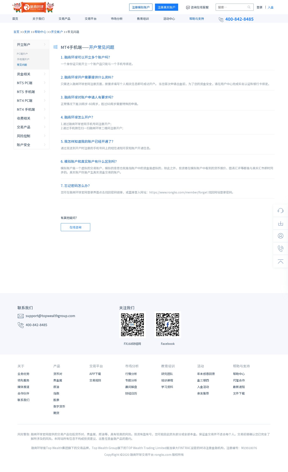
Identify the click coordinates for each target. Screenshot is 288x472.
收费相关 (23, 118)
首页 (15, 18)
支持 (27, 31)
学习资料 (167, 387)
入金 (271, 7)
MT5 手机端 (26, 91)
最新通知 (239, 387)
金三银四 (203, 380)
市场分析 (117, 18)
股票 (56, 400)
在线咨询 (75, 227)
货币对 (57, 374)
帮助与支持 (196, 18)
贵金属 (57, 380)
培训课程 (167, 380)
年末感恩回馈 (206, 374)
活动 (200, 365)
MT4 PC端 (24, 100)
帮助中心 (40, 31)
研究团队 (167, 374)
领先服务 (23, 380)
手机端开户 (23, 59)
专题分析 (131, 380)
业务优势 (23, 374)
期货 (56, 413)
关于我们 (38, 18)
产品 (56, 365)
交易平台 (91, 18)
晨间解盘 (131, 387)
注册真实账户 (166, 7)
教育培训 (143, 18)
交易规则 (95, 380)
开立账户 (57, 31)
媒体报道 (23, 387)
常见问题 (73, 31)
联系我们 (23, 400)
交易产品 (64, 18)
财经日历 (131, 393)
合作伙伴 (23, 393)
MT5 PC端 (24, 82)
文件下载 (239, 393)
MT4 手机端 (26, 109)
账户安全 (23, 144)
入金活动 (203, 387)
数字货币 (59, 406)
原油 (56, 387)
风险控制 (23, 135)
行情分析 (131, 374)
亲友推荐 (203, 393)
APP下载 (95, 374)
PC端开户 (22, 53)
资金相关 (23, 73)
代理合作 (239, 380)
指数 (56, 393)
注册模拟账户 (141, 7)
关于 (20, 365)
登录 (259, 7)
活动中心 (169, 18)
